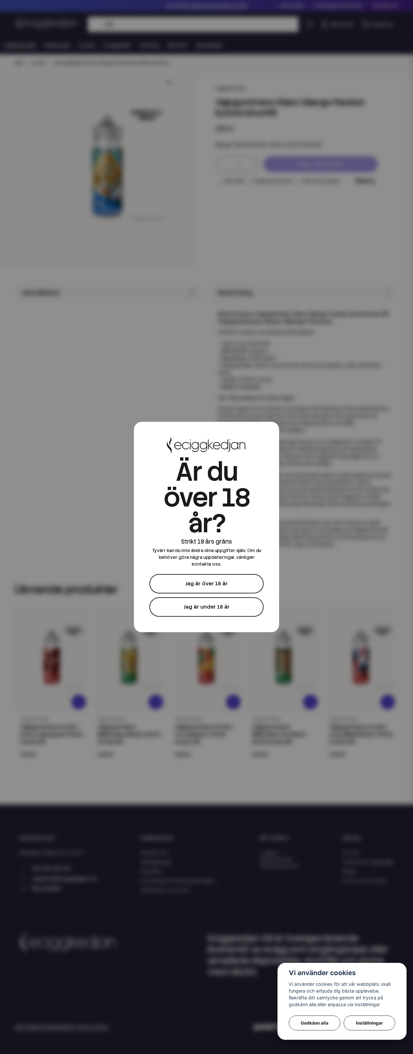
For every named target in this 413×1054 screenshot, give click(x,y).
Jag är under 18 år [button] (207, 606)
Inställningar (369, 1023)
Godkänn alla (314, 1023)
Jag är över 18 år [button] (206, 583)
